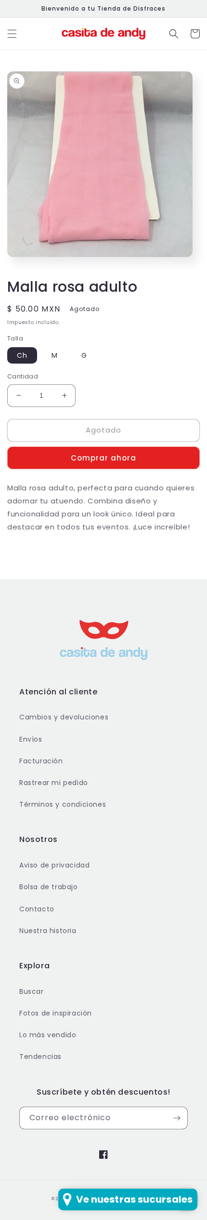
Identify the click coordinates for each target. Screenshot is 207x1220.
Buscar (31, 991)
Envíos (30, 739)
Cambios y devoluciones (63, 717)
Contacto (36, 909)
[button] (12, 33)
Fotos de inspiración (55, 1013)
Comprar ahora (103, 458)
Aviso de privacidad (54, 865)
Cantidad (22, 376)
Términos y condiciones (62, 804)
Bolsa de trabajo (48, 887)
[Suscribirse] (176, 1118)
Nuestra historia (48, 930)
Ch (22, 355)
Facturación (41, 761)
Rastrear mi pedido (53, 782)
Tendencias (40, 1056)
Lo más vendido (47, 1035)
